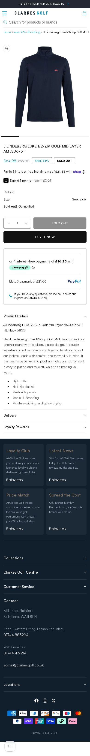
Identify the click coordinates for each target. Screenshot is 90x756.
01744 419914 (38, 298)
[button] (5, 13)
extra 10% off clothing (27, 32)
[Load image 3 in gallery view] (45, 136)
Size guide (79, 199)
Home (7, 32)
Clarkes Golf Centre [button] (20, 572)
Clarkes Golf (50, 733)
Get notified (18, 206)
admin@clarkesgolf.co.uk (23, 665)
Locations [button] (12, 684)
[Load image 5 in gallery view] (80, 136)
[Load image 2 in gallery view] (27, 136)
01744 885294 (15, 635)
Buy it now (45, 237)
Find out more (14, 479)
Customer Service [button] (18, 586)
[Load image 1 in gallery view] (10, 136)
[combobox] (45, 22)
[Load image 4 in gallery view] (62, 136)
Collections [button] (13, 558)
